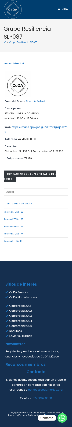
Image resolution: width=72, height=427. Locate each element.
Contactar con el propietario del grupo (30, 176)
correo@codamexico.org (45, 390)
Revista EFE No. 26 (13, 226)
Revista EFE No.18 (13, 241)
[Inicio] (5, 42)
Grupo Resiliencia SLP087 (23, 42)
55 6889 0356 (42, 398)
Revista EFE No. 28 (13, 212)
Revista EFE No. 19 (13, 233)
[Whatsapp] (62, 418)
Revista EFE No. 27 (13, 219)
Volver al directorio (14, 63)
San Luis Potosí (35, 101)
